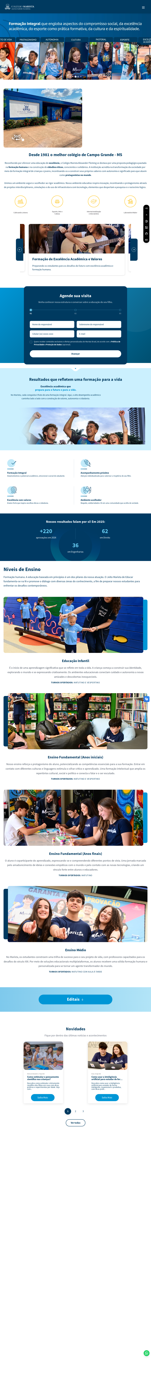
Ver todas (75, 1122)
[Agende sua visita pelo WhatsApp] (147, 1353)
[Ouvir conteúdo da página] (146, 240)
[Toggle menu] (143, 7)
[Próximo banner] (138, 45)
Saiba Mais (42, 1097)
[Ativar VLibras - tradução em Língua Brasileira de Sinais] (146, 234)
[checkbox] (31, 342)
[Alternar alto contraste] (146, 221)
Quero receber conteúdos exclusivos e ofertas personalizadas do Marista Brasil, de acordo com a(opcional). (77, 343)
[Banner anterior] (5, 45)
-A (146, 215)
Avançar (75, 353)
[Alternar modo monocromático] (146, 227)
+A (146, 208)
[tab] (70, 76)
